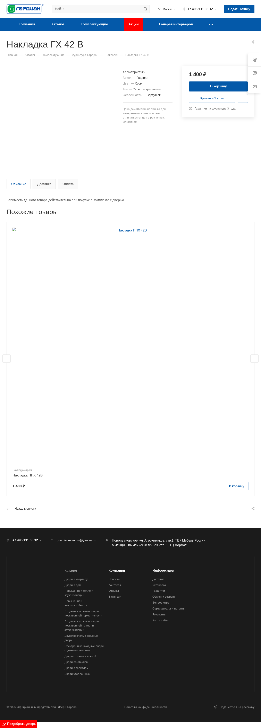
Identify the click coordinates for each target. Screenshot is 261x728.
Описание (18, 184)
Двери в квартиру (76, 579)
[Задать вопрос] (243, 98)
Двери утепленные (77, 673)
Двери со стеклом (76, 662)
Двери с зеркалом (77, 667)
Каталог (71, 570)
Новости (114, 579)
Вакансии (115, 596)
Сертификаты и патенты (168, 608)
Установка (159, 585)
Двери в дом (73, 585)
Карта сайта (160, 620)
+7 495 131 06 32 (200, 9)
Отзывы (114, 590)
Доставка (44, 184)
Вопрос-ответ (161, 602)
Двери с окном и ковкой (80, 656)
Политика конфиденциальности (145, 707)
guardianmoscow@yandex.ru (76, 540)
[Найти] (146, 9)
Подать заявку (239, 9)
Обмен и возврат (163, 596)
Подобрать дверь (21, 724)
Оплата (68, 184)
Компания (117, 570)
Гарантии (158, 590)
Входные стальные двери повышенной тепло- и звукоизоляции (82, 626)
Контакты (115, 585)
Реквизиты (159, 614)
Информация (163, 570)
